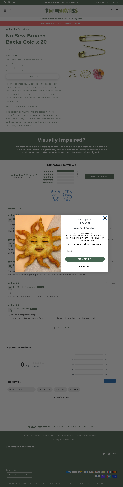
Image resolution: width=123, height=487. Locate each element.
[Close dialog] (105, 218)
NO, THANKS (85, 266)
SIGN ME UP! (85, 259)
